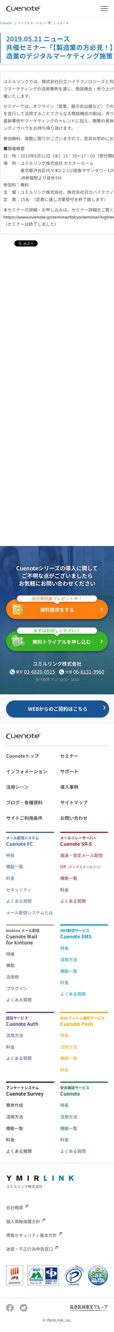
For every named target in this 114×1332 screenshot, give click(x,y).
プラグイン (16, 988)
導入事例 (69, 787)
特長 (10, 855)
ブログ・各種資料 (24, 802)
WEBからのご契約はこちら (58, 708)
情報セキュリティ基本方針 (31, 1235)
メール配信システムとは (29, 912)
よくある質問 (19, 901)
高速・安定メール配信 (81, 855)
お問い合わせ (74, 818)
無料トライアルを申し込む (62, 638)
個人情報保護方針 (23, 1221)
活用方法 (68, 959)
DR (81, 866)
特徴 (10, 954)
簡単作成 (14, 1105)
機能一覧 (14, 866)
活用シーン (17, 787)
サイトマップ (74, 802)
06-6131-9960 (88, 671)
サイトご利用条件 (24, 818)
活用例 (12, 977)
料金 (10, 878)
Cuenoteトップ (22, 756)
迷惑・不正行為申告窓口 (29, 1249)
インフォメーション (26, 771)
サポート (69, 771)
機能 (10, 965)
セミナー (69, 756)
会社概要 (14, 1207)
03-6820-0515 (39, 671)
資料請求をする (56, 606)
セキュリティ (18, 890)
